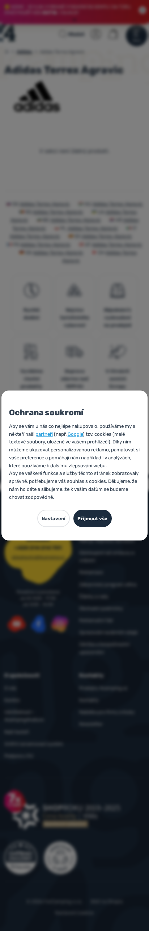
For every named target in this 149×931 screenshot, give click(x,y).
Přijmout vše (92, 518)
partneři (44, 434)
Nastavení (53, 518)
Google (75, 434)
